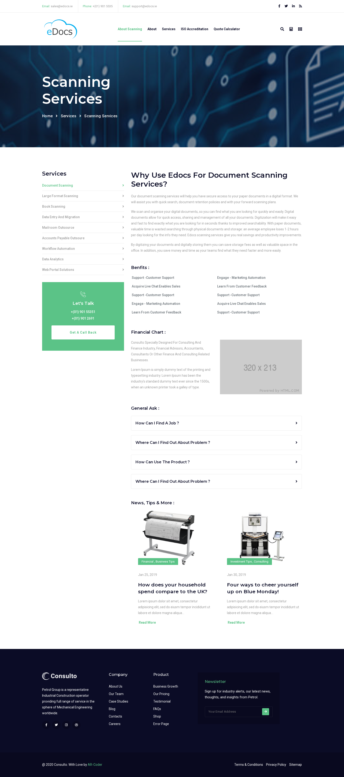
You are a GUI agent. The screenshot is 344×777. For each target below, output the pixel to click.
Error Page (161, 724)
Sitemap (295, 764)
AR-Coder (95, 764)
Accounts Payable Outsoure (63, 238)
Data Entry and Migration (61, 217)
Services (169, 29)
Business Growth (165, 686)
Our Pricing (161, 694)
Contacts (115, 716)
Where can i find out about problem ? (172, 442)
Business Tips (165, 561)
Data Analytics (53, 259)
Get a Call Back (83, 332)
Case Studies (118, 701)
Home (47, 116)
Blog (112, 709)
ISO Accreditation (194, 29)
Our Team (116, 694)
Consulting (261, 561)
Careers (115, 724)
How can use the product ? (162, 462)
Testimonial (162, 701)
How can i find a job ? (157, 423)
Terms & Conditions (248, 764)
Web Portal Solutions (58, 270)
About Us (115, 686)
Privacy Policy (276, 764)
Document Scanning (57, 185)
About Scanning (130, 29)
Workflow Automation (58, 248)
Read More (147, 622)
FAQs (157, 709)
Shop (157, 716)
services (68, 116)
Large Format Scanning (60, 196)
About (152, 29)
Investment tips (241, 561)
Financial (148, 561)
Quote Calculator (227, 29)
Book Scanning (53, 206)
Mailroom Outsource (58, 227)
